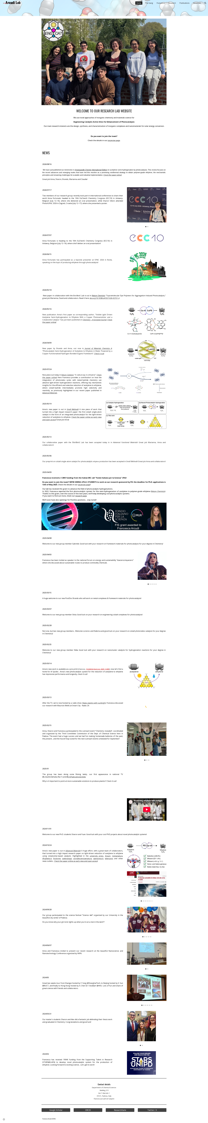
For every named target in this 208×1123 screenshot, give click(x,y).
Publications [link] (184, 3)
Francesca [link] (161, 3)
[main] (104, 110)
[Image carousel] (147, 207)
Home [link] (138, 3)
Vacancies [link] (197, 3)
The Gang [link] (149, 3)
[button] (205, 3)
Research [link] (172, 3)
